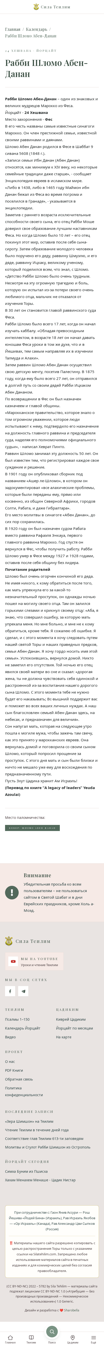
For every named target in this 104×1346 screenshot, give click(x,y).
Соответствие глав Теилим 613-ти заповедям (44, 1138)
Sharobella (71, 1310)
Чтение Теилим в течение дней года (37, 1130)
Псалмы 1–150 (17, 1019)
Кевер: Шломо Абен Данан (32, 827)
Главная (12, 29)
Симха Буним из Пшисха (26, 1171)
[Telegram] (23, 991)
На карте (63, 1037)
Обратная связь (19, 1079)
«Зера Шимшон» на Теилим (29, 1121)
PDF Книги (14, 1070)
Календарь (36, 29)
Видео (10, 1037)
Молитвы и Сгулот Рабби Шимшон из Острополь (47, 1147)
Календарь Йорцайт (22, 1028)
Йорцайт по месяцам (74, 1028)
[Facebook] (10, 991)
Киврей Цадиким (71, 1019)
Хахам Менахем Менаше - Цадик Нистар (40, 1180)
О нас (10, 1061)
